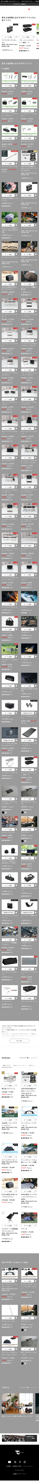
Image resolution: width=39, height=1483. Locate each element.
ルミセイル (24, 659)
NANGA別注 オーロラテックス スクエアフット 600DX (29, 1196)
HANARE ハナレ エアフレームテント (9, 1124)
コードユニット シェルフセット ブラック (10, 549)
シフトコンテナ (7, 632)
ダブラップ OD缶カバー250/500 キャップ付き (9, 862)
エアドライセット (7, 141)
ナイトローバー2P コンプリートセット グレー (9, 1353)
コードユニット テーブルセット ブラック (29, 520)
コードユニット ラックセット (10, 345)
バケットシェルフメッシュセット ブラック (28, 374)
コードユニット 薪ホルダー (29, 916)
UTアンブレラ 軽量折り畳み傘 (29, 288)
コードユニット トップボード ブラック (29, 744)
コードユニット (7, 1001)
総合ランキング (7, 1065)
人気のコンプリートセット (19, 1065)
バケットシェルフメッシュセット (9, 403)
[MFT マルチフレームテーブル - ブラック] (23, 812)
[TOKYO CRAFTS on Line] (30, 1462)
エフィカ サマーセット (9, 1160)
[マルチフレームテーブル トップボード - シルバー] (6, 812)
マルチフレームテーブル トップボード (9, 803)
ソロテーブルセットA (28, 88)
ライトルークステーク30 (9, 166)
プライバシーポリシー (28, 1466)
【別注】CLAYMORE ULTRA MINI (29, 690)
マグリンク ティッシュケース (29, 889)
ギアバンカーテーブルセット (9, 432)
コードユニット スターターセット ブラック (10, 579)
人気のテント (32, 1065)
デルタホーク (25, 632)
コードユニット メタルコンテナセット (10, 374)
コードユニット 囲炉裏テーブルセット (10, 944)
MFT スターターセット (28, 141)
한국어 (19, 1473)
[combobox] (16, 10)
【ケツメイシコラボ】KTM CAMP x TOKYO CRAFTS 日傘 (10, 230)
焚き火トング (25, 257)
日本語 (15, 1473)
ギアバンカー (6, 716)
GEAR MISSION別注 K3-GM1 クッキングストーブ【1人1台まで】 (29, 168)
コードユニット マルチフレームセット (10, 491)
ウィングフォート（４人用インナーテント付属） (29, 1161)
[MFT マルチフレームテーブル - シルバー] (25, 812)
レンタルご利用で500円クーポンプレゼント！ (19, 4)
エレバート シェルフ (8, 832)
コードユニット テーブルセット (10, 315)
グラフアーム (25, 832)
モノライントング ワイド (29, 228)
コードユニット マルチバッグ (10, 973)
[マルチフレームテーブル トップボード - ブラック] (3, 812)
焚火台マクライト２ (8, 1089)
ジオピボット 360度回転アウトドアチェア (10, 1230)
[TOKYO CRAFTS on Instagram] (25, 1462)
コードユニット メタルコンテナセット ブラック (29, 345)
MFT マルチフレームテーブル (29, 803)
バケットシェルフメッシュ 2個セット (26, 41)
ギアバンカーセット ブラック (29, 432)
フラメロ (24, 607)
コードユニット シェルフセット (29, 549)
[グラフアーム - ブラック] (23, 841)
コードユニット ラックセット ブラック (29, 315)
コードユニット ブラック (10, 773)
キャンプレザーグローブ (9, 607)
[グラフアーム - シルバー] (25, 841)
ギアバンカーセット (8, 461)
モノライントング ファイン (10, 258)
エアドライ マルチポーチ (10, 689)
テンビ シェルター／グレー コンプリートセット (28, 1286)
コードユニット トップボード (29, 973)
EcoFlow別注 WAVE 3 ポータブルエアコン (9, 288)
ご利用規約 (8, 1466)
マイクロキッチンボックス (9, 41)
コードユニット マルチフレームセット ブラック (29, 462)
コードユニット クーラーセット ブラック (29, 491)
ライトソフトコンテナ (28, 861)
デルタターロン (26, 943)
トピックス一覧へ (24, 1387)
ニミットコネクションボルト (28, 717)
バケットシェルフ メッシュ (29, 1002)
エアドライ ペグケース (9, 888)
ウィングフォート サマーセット (28, 1124)
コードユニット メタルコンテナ (10, 660)
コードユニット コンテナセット (29, 115)
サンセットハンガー (8, 1321)
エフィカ (24, 1229)
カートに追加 (8, 37)
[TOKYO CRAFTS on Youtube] (9, 1462)
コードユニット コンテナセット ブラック (10, 115)
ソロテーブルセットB (8, 88)
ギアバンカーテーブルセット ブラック (28, 403)
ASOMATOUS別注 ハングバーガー (10, 199)
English (24, 1473)
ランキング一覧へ (24, 1058)
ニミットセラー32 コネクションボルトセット (10, 744)
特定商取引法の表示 (17, 1466)
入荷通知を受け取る (27, 713)
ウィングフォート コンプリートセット (9, 1285)
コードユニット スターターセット (29, 579)
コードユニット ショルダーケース (10, 916)
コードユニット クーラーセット (10, 520)
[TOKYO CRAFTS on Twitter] (15, 1462)
